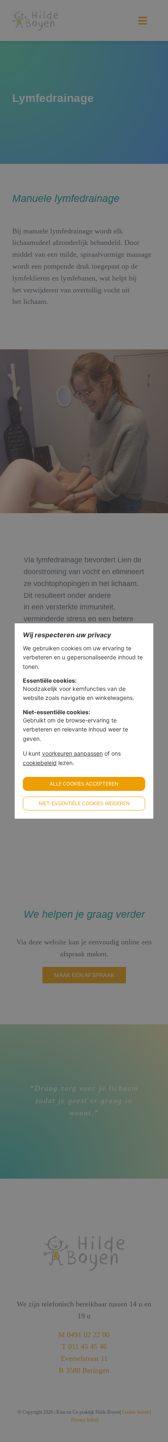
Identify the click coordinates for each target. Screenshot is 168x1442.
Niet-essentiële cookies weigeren (84, 803)
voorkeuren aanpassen (72, 753)
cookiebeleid (40, 762)
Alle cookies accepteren (84, 784)
